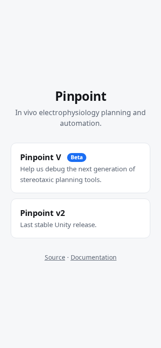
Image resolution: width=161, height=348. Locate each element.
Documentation (94, 257)
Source (55, 257)
